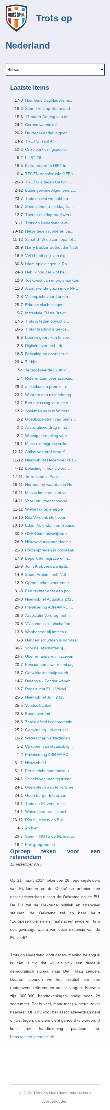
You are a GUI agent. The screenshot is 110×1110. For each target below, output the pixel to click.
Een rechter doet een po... (48, 591)
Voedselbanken (38, 705)
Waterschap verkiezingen (47, 738)
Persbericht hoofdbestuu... (48, 770)
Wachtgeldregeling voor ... (48, 435)
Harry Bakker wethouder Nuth (51, 247)
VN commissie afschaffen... (49, 623)
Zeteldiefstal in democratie (48, 722)
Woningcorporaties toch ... (48, 811)
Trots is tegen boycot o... (47, 321)
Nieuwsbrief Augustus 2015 (49, 599)
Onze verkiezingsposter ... (48, 149)
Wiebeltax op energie (44, 509)
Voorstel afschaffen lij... (45, 648)
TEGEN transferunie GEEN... (51, 174)
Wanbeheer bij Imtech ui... (48, 632)
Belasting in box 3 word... (47, 468)
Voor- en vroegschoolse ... (48, 501)
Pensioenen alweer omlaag (49, 664)
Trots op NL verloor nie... (47, 803)
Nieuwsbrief (35, 762)
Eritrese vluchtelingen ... (46, 304)
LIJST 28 (33, 157)
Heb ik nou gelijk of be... (46, 272)
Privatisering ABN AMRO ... (49, 607)
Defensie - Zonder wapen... (49, 681)
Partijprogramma (40, 844)
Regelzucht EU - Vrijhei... (47, 689)
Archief (31, 828)
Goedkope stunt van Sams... (50, 419)
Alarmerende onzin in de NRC (51, 288)
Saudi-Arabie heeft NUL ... (48, 574)
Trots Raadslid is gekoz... (47, 329)
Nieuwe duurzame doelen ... (50, 542)
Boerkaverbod (37, 713)
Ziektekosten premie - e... (48, 386)
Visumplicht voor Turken (46, 296)
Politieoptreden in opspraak (49, 550)
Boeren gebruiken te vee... (48, 337)
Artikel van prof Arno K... (46, 452)
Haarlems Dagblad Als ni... (48, 100)
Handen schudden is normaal (51, 640)
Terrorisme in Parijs (42, 476)
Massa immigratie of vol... (48, 492)
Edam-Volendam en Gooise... (51, 525)
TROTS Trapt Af (39, 141)
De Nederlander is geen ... (48, 133)
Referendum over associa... (49, 378)
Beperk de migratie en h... (48, 558)
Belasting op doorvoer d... (48, 354)
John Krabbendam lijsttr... (48, 566)
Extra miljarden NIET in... (47, 165)
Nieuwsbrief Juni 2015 (45, 697)
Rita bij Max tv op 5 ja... (46, 820)
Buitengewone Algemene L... (50, 190)
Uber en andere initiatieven (49, 656)
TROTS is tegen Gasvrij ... (48, 182)
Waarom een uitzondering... (49, 394)
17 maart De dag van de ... (49, 116)
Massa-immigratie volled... (48, 443)
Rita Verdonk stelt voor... (47, 517)
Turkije (31, 361)
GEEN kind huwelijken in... (48, 533)
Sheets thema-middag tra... (49, 206)
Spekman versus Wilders (47, 411)
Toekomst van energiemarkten (52, 280)
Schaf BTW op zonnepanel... (50, 239)
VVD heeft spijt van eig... (47, 255)
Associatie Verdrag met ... (48, 615)
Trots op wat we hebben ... (48, 198)
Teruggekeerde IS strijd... (47, 370)
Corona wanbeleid (41, 124)
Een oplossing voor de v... (48, 402)
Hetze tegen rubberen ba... (49, 231)
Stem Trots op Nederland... (49, 108)
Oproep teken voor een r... (48, 582)
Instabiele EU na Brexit (45, 313)
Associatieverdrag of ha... (48, 427)
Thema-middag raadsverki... (50, 214)
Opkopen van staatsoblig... (49, 746)
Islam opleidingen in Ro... (47, 264)
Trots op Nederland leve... (48, 223)
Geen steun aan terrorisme (49, 787)
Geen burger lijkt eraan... (47, 795)
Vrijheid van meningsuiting (48, 779)
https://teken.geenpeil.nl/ (32, 1036)
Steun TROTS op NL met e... (50, 836)
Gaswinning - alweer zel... (48, 730)
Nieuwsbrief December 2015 (50, 460)
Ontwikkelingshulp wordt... (48, 672)
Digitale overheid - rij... (45, 345)
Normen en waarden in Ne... (50, 484)
